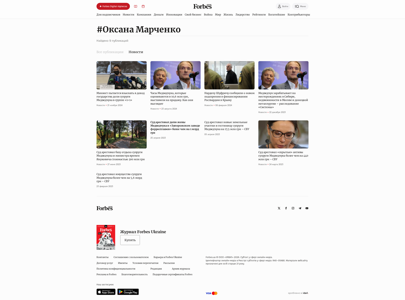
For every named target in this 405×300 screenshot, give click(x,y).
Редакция (156, 268)
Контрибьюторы (299, 14)
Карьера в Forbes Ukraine (168, 257)
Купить (130, 240)
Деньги (159, 14)
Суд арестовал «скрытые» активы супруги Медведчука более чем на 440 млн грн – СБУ (283, 156)
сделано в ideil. (298, 293)
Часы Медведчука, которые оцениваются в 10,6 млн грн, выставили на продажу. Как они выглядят (171, 98)
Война (208, 14)
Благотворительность (135, 274)
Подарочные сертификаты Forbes (172, 274)
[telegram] (299, 208)
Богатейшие (276, 14)
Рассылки (169, 263)
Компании (144, 14)
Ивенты (123, 263)
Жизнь (228, 14)
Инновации (174, 14)
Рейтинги (259, 14)
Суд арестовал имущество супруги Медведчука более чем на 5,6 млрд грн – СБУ (119, 178)
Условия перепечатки (145, 263)
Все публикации (110, 52)
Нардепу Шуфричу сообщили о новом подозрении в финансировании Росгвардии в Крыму (229, 96)
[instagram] (293, 208)
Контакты (103, 257)
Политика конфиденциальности (116, 268)
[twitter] (279, 208)
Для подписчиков (108, 14)
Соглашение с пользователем (131, 257)
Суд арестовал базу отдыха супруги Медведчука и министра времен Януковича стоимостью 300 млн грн (121, 156)
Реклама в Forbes (106, 274)
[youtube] (306, 208)
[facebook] (286, 208)
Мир (218, 14)
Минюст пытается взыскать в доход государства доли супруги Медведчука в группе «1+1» (121, 96)
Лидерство (242, 14)
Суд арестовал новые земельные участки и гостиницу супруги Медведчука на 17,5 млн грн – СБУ (226, 126)
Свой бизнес (193, 14)
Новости (128, 14)
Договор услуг (105, 263)
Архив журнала (181, 268)
